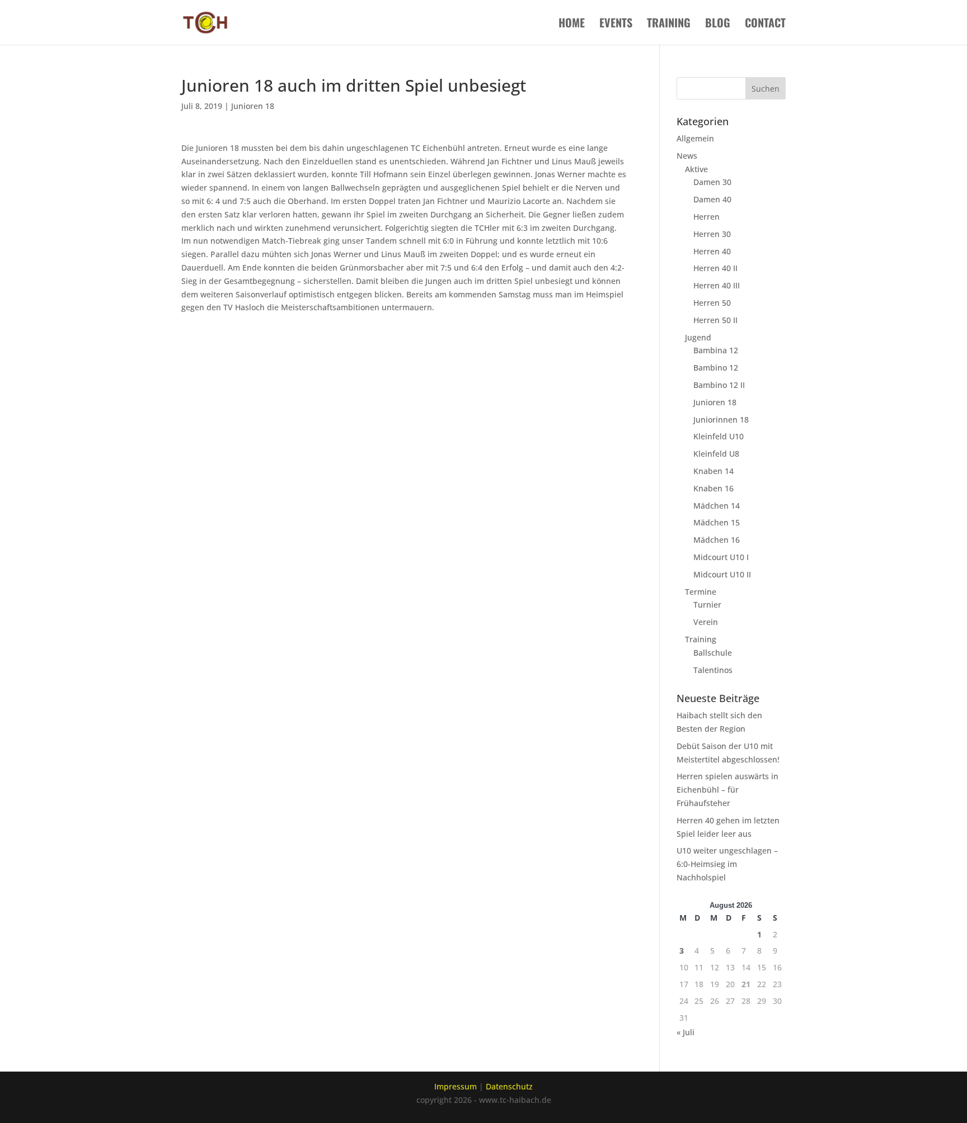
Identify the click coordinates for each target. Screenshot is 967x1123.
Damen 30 (712, 182)
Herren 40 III (716, 285)
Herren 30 (712, 234)
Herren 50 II (715, 320)
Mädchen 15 (716, 522)
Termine (700, 591)
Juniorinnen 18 (721, 419)
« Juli (685, 1032)
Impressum (455, 1086)
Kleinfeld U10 (718, 436)
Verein (705, 622)
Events (615, 24)
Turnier (707, 604)
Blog (717, 24)
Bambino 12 (715, 367)
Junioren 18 (252, 106)
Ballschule (712, 652)
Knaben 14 (713, 471)
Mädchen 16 (716, 539)
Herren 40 (712, 251)
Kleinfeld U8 (716, 453)
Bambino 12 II (719, 385)
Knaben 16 (713, 488)
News (687, 155)
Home (571, 24)
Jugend (698, 337)
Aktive (696, 169)
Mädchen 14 (716, 505)
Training (669, 24)
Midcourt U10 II (722, 574)
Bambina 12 (715, 350)
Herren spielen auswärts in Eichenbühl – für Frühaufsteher (727, 789)
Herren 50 (712, 302)
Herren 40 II (715, 268)
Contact (765, 24)
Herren (706, 216)
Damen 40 (712, 199)
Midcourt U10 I (721, 557)
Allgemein (695, 138)
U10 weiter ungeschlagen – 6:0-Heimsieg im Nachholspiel (727, 864)
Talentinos (713, 670)
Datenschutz (509, 1086)
